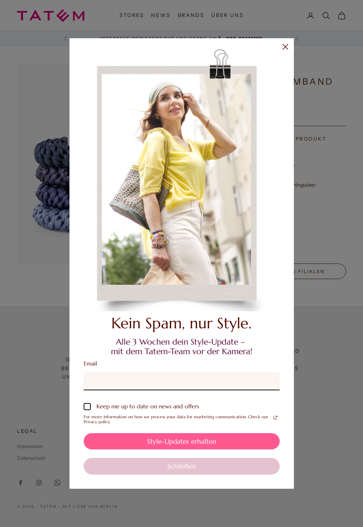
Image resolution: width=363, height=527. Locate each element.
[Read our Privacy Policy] (275, 417)
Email (90, 363)
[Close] (285, 46)
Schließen (181, 466)
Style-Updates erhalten (181, 441)
